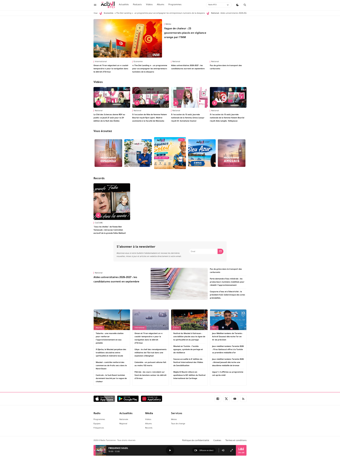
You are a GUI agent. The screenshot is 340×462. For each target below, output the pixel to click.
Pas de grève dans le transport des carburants (226, 67)
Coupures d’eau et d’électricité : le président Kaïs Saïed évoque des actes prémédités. (227, 295)
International (101, 62)
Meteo (174, 420)
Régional (99, 328)
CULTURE (99, 223)
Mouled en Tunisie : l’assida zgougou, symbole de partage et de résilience (188, 350)
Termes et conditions (235, 440)
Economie (138, 62)
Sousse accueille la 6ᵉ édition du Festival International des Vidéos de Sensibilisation (188, 362)
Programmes (174, 5)
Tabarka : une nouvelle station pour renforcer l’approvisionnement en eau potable (110, 338)
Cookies (217, 440)
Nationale (123, 420)
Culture (176, 328)
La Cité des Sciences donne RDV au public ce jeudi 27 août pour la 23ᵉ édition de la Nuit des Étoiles (109, 118)
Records (99, 178)
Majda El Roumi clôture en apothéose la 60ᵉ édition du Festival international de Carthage (189, 375)
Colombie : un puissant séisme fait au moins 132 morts (150, 364)
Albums (160, 5)
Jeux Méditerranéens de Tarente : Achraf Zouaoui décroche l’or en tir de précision (227, 337)
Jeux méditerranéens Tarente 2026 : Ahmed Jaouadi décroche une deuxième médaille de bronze (228, 362)
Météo (168, 24)
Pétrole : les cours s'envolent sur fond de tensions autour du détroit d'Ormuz (150, 375)
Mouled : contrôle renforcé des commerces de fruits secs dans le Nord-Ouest (111, 366)
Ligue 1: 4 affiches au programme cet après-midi (227, 374)
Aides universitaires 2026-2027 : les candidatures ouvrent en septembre (228, 13)
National (176, 62)
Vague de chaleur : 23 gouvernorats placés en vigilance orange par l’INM (185, 33)
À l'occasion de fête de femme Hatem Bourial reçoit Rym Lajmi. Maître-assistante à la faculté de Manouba (149, 118)
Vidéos (149, 5)
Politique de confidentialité (195, 440)
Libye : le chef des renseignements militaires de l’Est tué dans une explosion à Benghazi (151, 353)
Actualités (124, 5)
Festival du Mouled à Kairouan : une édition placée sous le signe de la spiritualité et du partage (189, 337)
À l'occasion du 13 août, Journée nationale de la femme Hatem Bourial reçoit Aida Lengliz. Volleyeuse (227, 118)
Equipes (97, 424)
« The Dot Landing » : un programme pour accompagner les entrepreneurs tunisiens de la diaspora (134, 13)
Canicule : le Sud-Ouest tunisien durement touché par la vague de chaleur (111, 378)
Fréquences (99, 428)
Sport (214, 328)
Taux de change (178, 424)
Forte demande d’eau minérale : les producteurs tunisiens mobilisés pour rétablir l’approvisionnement (227, 282)
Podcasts (137, 5)
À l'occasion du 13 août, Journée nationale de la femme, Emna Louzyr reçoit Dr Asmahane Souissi (187, 118)
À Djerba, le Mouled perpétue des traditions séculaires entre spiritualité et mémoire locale (111, 353)
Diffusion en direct (206, 450)
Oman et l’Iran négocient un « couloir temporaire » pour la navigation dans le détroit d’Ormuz (111, 69)
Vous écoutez (103, 131)
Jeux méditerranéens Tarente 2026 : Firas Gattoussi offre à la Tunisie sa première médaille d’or (228, 350)
